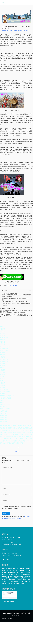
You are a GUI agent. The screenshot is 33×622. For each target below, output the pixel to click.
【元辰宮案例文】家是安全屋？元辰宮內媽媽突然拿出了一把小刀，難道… (16, 304)
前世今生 (9, 30)
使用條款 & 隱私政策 (7, 618)
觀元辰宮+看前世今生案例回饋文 (9, 293)
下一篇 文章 (16, 451)
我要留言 (4, 30)
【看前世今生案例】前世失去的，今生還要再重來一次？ (15, 301)
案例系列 (15, 30)
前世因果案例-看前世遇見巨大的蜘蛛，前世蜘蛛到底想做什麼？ (15, 299)
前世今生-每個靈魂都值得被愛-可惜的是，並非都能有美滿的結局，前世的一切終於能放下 (16, 295)
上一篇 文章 (16, 447)
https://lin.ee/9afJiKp (11, 285)
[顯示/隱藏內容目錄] (29, 291)
